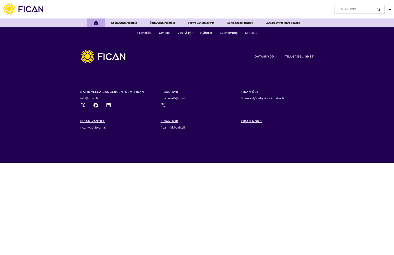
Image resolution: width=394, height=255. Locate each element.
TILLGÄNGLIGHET (299, 56)
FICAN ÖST (250, 92)
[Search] (379, 9)
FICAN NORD (251, 121)
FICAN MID (169, 121)
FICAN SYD (169, 92)
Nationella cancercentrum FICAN (112, 92)
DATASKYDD (264, 56)
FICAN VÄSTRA (92, 121)
